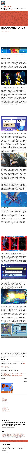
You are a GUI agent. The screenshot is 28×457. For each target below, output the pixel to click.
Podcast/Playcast (4, 406)
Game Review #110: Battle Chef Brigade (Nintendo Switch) (12, 375)
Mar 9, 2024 (3, 31)
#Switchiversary (13, 436)
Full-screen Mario (9, 9)
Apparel (3, 397)
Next (25, 378)
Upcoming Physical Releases (5, 411)
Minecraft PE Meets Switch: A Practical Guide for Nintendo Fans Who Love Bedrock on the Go (13, 425)
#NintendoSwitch (22, 434)
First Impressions (4, 399)
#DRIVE (9, 433)
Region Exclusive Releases (5, 409)
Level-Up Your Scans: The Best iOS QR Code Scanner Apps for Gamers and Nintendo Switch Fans (13, 427)
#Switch (11, 435)
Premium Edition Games (5, 407)
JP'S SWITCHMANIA (6, 444)
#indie (14, 433)
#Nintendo (18, 434)
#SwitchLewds (23, 436)
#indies (17, 433)
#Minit (8, 434)
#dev (6, 433)
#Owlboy (3, 435)
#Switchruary (4, 437)
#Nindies (11, 434)
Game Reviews (7, 31)
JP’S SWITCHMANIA (6, 6)
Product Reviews (4, 408)
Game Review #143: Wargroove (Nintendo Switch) (10, 376)
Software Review (4, 410)
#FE (11, 433)
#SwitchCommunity (15, 435)
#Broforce (3, 433)
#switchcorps (4, 436)
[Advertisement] (14, 18)
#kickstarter (4, 434)
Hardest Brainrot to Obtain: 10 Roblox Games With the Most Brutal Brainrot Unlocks (13, 422)
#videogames (11, 437)
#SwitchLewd (18, 436)
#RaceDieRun (7, 435)
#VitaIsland (16, 437)
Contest (3, 398)
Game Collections (4, 400)
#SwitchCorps (20, 435)
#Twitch (8, 437)
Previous (3, 378)
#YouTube (20, 437)
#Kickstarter (21, 433)
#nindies (14, 434)
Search (25, 381)
